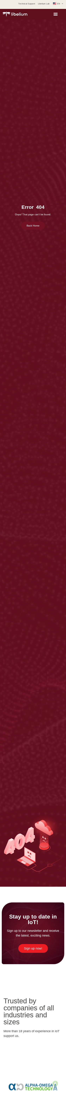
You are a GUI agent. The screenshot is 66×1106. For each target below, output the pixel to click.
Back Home (33, 225)
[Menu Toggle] (55, 14)
